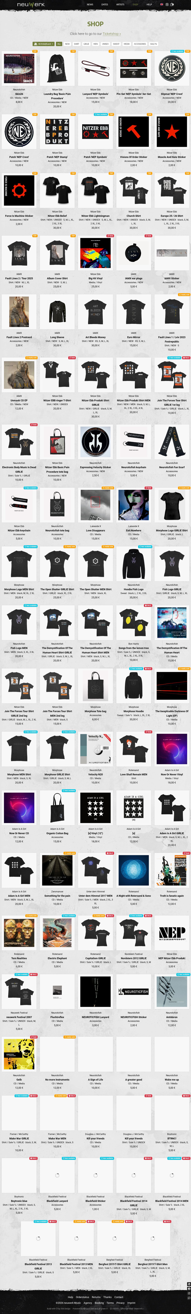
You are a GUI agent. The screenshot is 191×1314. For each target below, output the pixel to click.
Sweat (116, 44)
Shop (135, 4)
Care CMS (89, 1309)
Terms (110, 1302)
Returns (96, 1297)
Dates (105, 4)
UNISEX (105, 44)
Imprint (131, 1302)
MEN (96, 44)
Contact (118, 1297)
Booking (99, 1302)
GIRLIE (86, 44)
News (90, 4)
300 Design (65, 1309)
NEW (67, 44)
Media (127, 44)
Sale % (153, 44)
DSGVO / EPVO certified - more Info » (128, 1309)
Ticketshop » (112, 34)
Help (149, 4)
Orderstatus (82, 1297)
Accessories (140, 44)
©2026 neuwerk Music (68, 1302)
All (59, 44)
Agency (88, 1302)
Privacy (120, 1302)
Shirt (76, 44)
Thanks (107, 1297)
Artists (120, 4)
